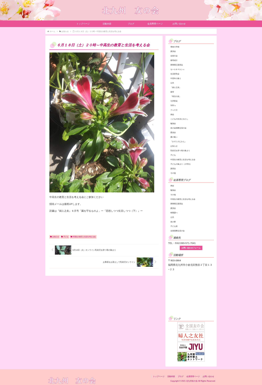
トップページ (158, 376)
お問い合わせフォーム (191, 248)
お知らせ (55, 237)
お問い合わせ (208, 376)
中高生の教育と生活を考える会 (84, 237)
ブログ (181, 376)
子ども (65, 237)
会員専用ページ (193, 376)
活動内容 (171, 376)
